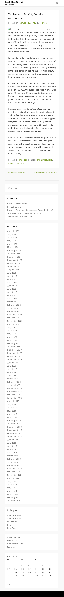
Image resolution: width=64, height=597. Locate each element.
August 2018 (13, 440)
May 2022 (12, 295)
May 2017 (12, 488)
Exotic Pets (12, 522)
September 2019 (14, 398)
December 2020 (14, 350)
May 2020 (12, 372)
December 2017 (14, 465)
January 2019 (13, 423)
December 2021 (14, 311)
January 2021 (13, 347)
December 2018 (14, 427)
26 (22, 575)
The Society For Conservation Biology (24, 213)
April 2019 (12, 414)
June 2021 (12, 331)
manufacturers (44, 160)
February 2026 (14, 250)
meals (11, 163)
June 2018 (12, 446)
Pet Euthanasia (14, 207)
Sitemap (11, 547)
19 (22, 572)
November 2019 (14, 391)
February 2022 (14, 305)
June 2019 (12, 407)
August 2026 (13, 231)
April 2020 (12, 375)
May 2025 (12, 279)
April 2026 (12, 244)
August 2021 (13, 324)
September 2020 (14, 359)
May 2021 (12, 334)
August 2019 (13, 401)
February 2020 (14, 382)
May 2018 (12, 449)
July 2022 (11, 289)
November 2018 (14, 430)
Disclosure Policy (15, 544)
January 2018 (13, 462)
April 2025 (12, 282)
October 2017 (13, 472)
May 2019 (12, 411)
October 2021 (13, 318)
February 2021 (14, 343)
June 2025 (12, 276)
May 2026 (12, 241)
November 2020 (14, 353)
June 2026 (12, 237)
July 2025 (11, 273)
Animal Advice (14, 515)
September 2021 (14, 321)
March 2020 (12, 379)
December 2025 (14, 257)
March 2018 (12, 456)
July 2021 (11, 327)
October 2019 (13, 395)
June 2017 (12, 485)
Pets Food (23, 160)
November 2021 (14, 314)
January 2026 (13, 253)
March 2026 (12, 247)
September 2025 (14, 266)
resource (20, 163)
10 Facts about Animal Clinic (20, 216)
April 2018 (12, 452)
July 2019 (11, 404)
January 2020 (13, 385)
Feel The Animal (14, 2)
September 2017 (14, 475)
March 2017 (12, 494)
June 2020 (12, 369)
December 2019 (14, 388)
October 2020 (13, 356)
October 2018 (13, 433)
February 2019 (14, 420)
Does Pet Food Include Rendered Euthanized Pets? (30, 210)
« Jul (9, 585)
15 (43, 569)
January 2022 (13, 308)
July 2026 (11, 234)
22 (43, 572)
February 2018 (14, 459)
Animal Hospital (14, 518)
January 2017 (13, 501)
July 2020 (11, 366)
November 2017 (14, 468)
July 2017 (11, 481)
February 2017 (14, 497)
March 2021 (12, 340)
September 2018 (14, 436)
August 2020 (13, 363)
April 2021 (12, 337)
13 (29, 569)
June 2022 (12, 292)
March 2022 (12, 302)
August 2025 (13, 269)
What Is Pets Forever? (17, 204)
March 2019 (12, 417)
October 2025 (13, 263)
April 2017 (12, 491)
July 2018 (11, 443)
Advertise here (13, 537)
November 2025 (14, 260)
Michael (43, 23)
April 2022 (12, 298)
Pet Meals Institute (15, 173)
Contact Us (12, 540)
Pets (9, 525)
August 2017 (13, 478)
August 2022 (13, 286)
